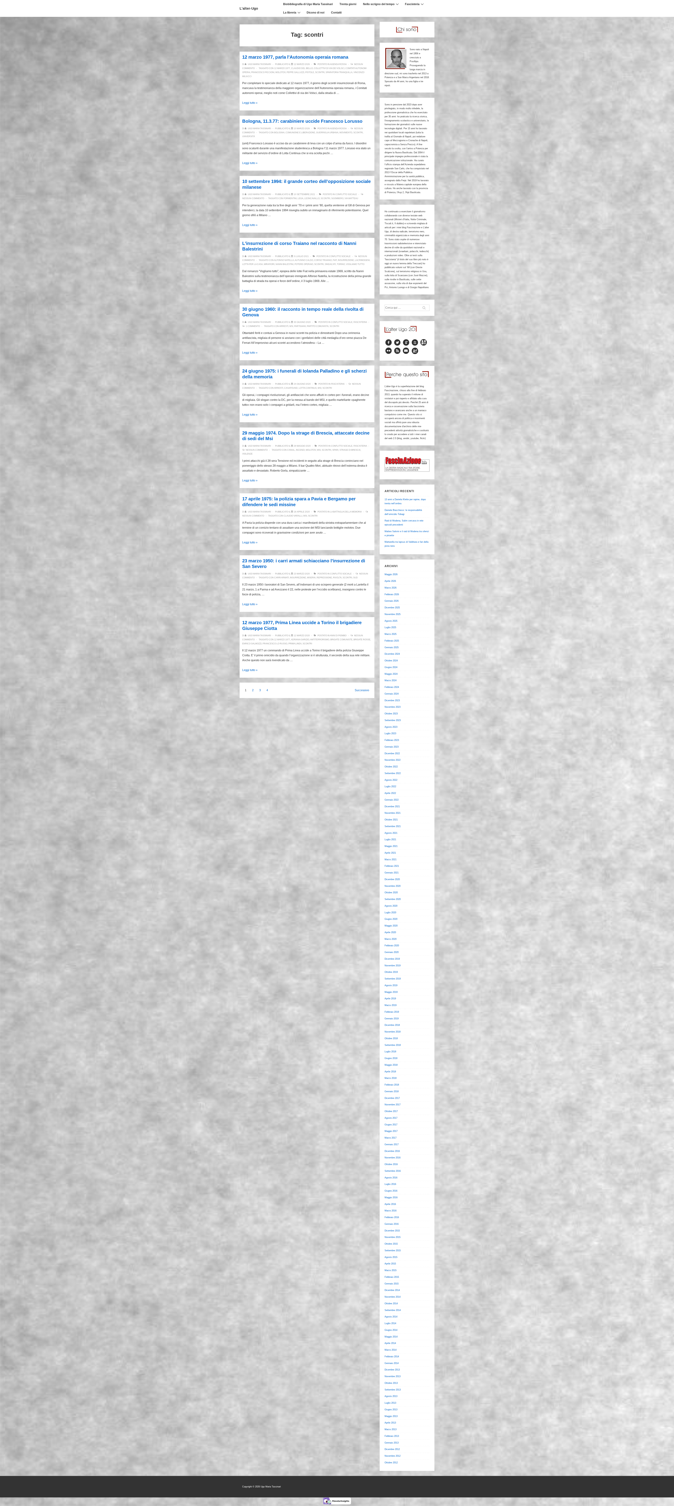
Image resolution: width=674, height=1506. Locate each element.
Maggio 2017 (391, 1131)
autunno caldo (304, 260)
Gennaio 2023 (392, 746)
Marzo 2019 (391, 1005)
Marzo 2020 (391, 939)
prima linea (295, 643)
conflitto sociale (346, 194)
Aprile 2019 (390, 998)
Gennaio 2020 (392, 952)
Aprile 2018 (390, 1071)
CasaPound (291, 388)
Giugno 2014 (391, 1330)
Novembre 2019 (393, 965)
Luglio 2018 (390, 1051)
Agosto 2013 (391, 1396)
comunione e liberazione (300, 132)
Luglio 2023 (390, 733)
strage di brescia (350, 450)
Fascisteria (412, 4)
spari (335, 450)
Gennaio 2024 (392, 693)
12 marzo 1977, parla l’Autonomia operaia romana (295, 57)
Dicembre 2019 (392, 959)
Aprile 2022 (390, 793)
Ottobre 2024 (391, 660)
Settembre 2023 (393, 720)
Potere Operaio (304, 264)
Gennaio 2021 (392, 872)
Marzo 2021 (391, 859)
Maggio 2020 (391, 925)
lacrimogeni (362, 260)
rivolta (337, 577)
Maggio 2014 (391, 1336)
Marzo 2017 (391, 1137)
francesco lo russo (275, 643)
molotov (280, 72)
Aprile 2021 (390, 852)
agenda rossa (338, 64)
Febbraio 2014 (392, 1356)
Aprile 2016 (390, 1204)
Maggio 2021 (391, 846)
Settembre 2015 (393, 1250)
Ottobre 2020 (391, 892)
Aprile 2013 (390, 1422)
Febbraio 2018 (392, 1084)
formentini (290, 198)
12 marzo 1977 (282, 68)
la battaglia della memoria (346, 512)
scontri (320, 72)
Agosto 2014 (391, 1316)
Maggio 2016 (391, 1197)
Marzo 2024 (391, 680)
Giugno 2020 (391, 919)
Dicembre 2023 (392, 700)
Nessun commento (253, 198)
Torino (341, 264)
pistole (309, 72)
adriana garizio (300, 639)
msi (291, 326)
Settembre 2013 (393, 1389)
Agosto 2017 (391, 1118)
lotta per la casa (252, 264)
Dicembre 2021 (392, 806)
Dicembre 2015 (392, 1230)
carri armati (281, 577)
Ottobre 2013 (391, 1383)
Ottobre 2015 (391, 1243)
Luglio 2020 (390, 912)
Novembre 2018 (393, 1031)
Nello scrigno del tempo (379, 4)
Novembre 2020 (393, 886)
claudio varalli (293, 516)
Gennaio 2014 (392, 1363)
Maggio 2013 (391, 1416)
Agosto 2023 (391, 727)
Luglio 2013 (390, 1403)
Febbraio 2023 (392, 740)
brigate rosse (361, 639)
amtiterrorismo (319, 639)
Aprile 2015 (390, 1263)
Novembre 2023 (393, 707)
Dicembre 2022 (392, 753)
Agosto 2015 (391, 1257)
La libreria (289, 12)
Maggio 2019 (391, 992)
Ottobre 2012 (391, 1462)
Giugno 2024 (391, 667)
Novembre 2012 (393, 1456)
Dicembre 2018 (392, 1025)
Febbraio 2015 (392, 1277)
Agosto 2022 (391, 780)
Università (248, 136)
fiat (335, 260)
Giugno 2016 (391, 1190)
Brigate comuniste (341, 639)
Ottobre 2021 (391, 819)
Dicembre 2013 (392, 1369)
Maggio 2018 (391, 1065)
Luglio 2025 (390, 627)
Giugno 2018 (391, 1058)
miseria (311, 577)
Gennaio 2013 (392, 1442)
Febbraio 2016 (392, 1217)
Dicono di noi (315, 12)
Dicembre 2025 (392, 607)
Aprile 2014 (390, 1343)
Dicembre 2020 (392, 879)
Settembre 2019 (393, 978)
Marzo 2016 (391, 1210)
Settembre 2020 (393, 899)
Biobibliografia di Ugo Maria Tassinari (308, 4)
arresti (283, 326)
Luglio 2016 (390, 1184)
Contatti (336, 12)
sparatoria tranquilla (339, 72)
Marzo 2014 (391, 1350)
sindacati (330, 264)
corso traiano (323, 260)
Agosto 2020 (391, 906)
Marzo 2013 (391, 1429)
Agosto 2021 (391, 833)
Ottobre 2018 (391, 1038)
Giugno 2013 (391, 1409)
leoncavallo (312, 198)
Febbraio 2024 (392, 687)
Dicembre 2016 (392, 1151)
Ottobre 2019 (391, 972)
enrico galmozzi (252, 643)
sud (355, 577)
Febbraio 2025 (392, 640)
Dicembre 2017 (392, 1098)
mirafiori (269, 264)
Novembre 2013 (393, 1376)
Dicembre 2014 (392, 1290)
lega (300, 198)
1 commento (253, 326)
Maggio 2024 (391, 674)
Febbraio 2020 (392, 945)
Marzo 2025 (391, 634)
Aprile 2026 (390, 581)
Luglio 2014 (390, 1323)
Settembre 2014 (393, 1310)
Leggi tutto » (249, 102)
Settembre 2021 (393, 826)
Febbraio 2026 (392, 594)
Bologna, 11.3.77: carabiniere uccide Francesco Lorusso (302, 121)
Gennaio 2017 (392, 1144)
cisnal (291, 450)
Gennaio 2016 (392, 1224)
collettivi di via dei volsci (329, 68)
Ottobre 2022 (391, 766)
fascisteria (360, 322)
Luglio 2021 (390, 839)
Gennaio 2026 (392, 601)
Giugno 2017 (391, 1124)
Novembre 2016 (393, 1157)
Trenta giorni (347, 4)
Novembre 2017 (393, 1104)
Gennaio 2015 (392, 1283)
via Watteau (351, 198)
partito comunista (318, 326)
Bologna (279, 132)
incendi (300, 450)
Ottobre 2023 (391, 713)
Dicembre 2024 (392, 654)
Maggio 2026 (391, 574)
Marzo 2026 (391, 587)
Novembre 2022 (393, 760)
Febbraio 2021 (392, 866)
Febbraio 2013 (392, 1436)
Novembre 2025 (393, 614)
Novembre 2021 (393, 813)
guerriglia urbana (327, 132)
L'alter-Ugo (249, 8)
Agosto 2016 (391, 1177)
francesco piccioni (262, 72)
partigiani (300, 326)
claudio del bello (302, 68)
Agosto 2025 (391, 621)
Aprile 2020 (390, 932)
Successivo (362, 690)
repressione (324, 577)
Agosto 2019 (391, 985)
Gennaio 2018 (392, 1091)
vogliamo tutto (355, 264)
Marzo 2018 (391, 1078)
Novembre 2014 (393, 1296)
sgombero (337, 198)
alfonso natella (284, 260)
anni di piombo (338, 635)
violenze (247, 454)
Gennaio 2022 (392, 799)
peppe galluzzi (295, 72)
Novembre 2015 (393, 1237)
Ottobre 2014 (391, 1303)
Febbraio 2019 (392, 1012)
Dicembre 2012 (392, 1449)
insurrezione (346, 260)
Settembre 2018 (393, 1045)
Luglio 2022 (390, 786)
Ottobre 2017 (391, 1111)
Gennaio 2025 (392, 647)
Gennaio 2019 (392, 1018)
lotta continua (308, 388)
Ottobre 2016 (391, 1164)
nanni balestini (284, 264)
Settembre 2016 (393, 1171)
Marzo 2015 (391, 1270)
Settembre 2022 (393, 773)
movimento (345, 132)
